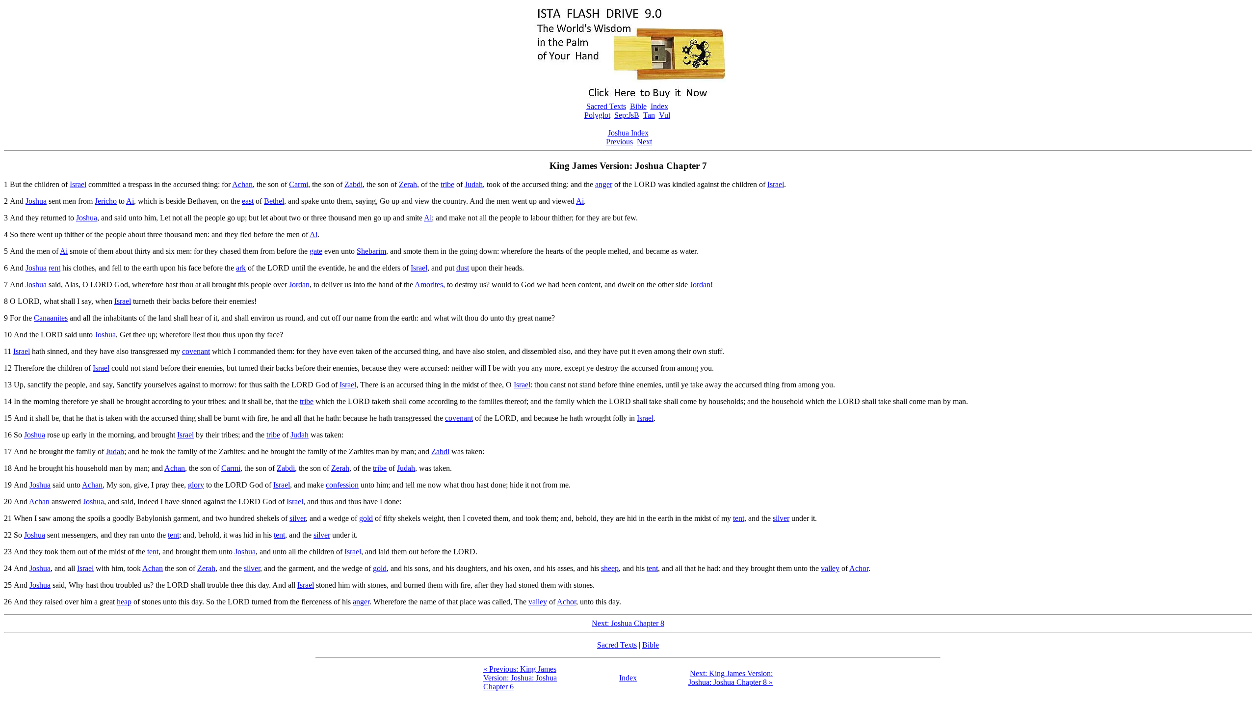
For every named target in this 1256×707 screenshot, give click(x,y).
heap (124, 602)
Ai (130, 201)
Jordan (299, 284)
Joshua (36, 201)
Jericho (106, 201)
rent (54, 268)
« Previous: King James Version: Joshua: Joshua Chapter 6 (520, 678)
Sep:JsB (626, 115)
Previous (619, 141)
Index (659, 106)
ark (241, 268)
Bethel (274, 201)
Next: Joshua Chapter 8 (628, 623)
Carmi (298, 184)
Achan (242, 184)
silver (297, 518)
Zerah (408, 184)
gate (316, 251)
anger (603, 184)
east (248, 201)
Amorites (429, 284)
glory (196, 485)
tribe (447, 184)
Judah (474, 184)
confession (342, 485)
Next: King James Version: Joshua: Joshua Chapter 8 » (730, 677)
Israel (78, 184)
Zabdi (353, 184)
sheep (610, 568)
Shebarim (371, 251)
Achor (858, 568)
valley (830, 568)
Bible (638, 106)
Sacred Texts (606, 106)
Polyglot (597, 115)
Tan (649, 115)
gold (366, 518)
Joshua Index (628, 133)
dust (462, 268)
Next (644, 141)
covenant (196, 351)
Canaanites (51, 318)
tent (738, 518)
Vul (664, 115)
